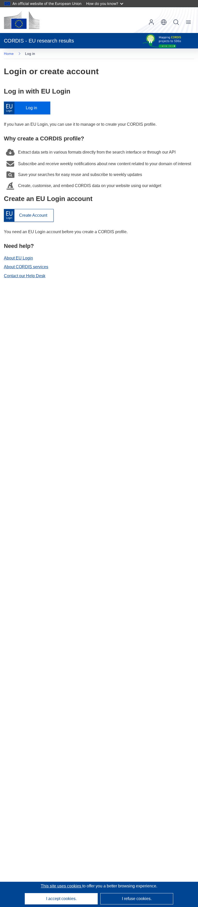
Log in (23, 108)
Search (176, 22)
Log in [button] (151, 22)
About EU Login (18, 258)
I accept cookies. (61, 898)
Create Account (25, 215)
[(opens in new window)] (21, 20)
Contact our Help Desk (24, 276)
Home (9, 54)
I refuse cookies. (137, 898)
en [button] (163, 22)
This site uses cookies (61, 886)
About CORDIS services (26, 267)
